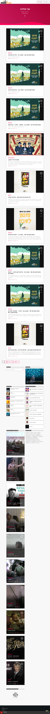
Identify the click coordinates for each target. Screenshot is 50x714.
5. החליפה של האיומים (11, 630)
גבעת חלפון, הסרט (10, 450)
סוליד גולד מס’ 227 (31, 418)
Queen (34, 440)
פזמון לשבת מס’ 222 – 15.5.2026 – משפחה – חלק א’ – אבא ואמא (24, 125)
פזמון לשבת (9, 122)
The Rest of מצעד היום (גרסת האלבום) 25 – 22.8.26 (35, 402)
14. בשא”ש (9, 579)
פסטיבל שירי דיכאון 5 (13, 160)
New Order (35, 437)
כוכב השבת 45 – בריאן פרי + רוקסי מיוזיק (14, 503)
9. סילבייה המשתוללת (11, 477)
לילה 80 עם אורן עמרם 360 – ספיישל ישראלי (19, 197)
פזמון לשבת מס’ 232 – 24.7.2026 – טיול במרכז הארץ (21, 90)
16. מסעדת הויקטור (10, 452)
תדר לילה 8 (30, 426)
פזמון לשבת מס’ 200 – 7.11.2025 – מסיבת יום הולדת (21, 235)
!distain (28, 432)
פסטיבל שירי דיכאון (11, 157)
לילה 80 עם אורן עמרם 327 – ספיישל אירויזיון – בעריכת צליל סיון (24, 350)
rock (38, 440)
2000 (30, 433)
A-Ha (34, 433)
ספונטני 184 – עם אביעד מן (32, 410)
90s (27, 433)
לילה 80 (9, 195)
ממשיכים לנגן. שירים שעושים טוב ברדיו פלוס (34, 381)
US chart (33, 442)
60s (31, 432)
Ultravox (28, 442)
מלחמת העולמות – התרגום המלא (13, 656)
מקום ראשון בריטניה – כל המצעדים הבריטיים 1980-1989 (36, 389)
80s (38, 432)
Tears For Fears (34, 441)
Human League (29, 437)
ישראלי (37, 442)
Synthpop (28, 441)
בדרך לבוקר (11, 392)
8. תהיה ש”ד (9, 605)
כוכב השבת (9, 501)
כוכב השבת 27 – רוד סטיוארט (12, 681)
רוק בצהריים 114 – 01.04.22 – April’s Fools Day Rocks (35, 406)
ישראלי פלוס (11, 409)
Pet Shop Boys (29, 440)
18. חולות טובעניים (10, 554)
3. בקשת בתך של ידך (11, 528)
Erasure (41, 436)
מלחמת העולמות (10, 654)
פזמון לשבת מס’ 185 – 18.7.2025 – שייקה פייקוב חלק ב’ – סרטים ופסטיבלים (24, 272)
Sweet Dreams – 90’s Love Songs (14, 388)
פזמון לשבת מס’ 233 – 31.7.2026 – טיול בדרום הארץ (21, 55)
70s (35, 432)
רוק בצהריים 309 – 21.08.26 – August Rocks (35, 414)
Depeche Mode (29, 436)
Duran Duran (35, 436)
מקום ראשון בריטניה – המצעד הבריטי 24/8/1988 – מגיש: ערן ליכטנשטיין (36, 394)
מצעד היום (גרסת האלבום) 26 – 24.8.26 (34, 397)
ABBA (38, 433)
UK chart (40, 441)
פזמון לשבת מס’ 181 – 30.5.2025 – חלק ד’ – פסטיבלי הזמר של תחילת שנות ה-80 (23, 311)
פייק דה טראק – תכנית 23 (32, 422)
